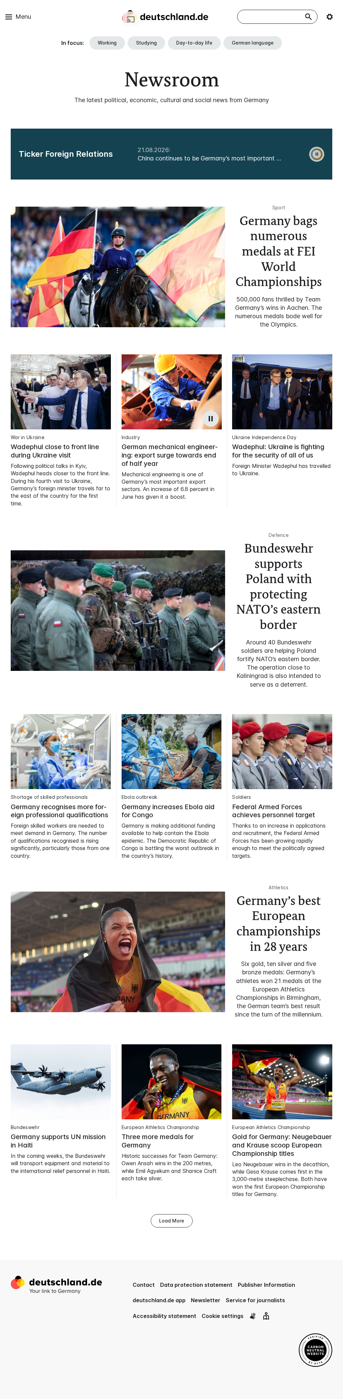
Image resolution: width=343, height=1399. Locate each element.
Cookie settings (223, 1316)
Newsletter (205, 1300)
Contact (144, 1284)
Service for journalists (255, 1300)
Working (107, 43)
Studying (146, 43)
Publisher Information (266, 1284)
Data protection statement (196, 1284)
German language (253, 43)
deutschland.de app (159, 1300)
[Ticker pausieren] (317, 154)
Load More (171, 1220)
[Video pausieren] (211, 419)
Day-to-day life (194, 43)
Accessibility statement (164, 1316)
